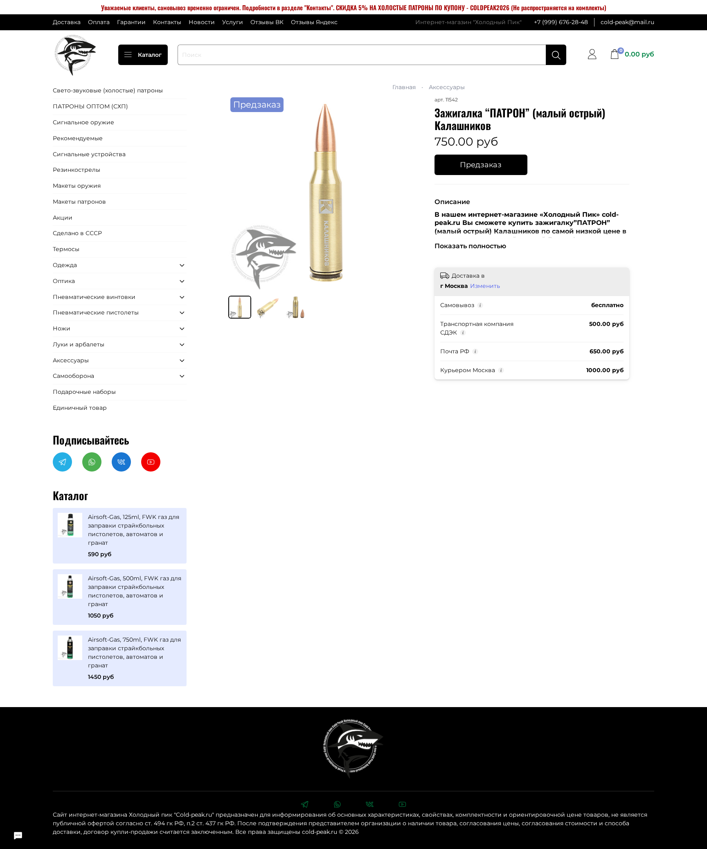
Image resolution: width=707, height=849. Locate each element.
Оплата (99, 22)
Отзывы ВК (267, 22)
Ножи (61, 328)
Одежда (65, 265)
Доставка (67, 22)
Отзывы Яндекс (314, 22)
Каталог (150, 54)
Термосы (66, 249)
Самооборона (73, 376)
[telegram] (304, 805)
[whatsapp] (337, 805)
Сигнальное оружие (83, 122)
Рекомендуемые (78, 138)
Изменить (485, 286)
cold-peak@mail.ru (627, 22)
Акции (62, 217)
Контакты (167, 22)
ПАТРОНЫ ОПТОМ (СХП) (90, 106)
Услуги (232, 22)
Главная (404, 87)
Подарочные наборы (84, 391)
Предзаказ (481, 164)
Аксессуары (447, 87)
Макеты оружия (77, 185)
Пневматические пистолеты (96, 312)
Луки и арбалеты (78, 344)
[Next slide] (411, 192)
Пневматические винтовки (94, 297)
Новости (202, 22)
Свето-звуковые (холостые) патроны (108, 90)
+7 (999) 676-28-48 (561, 22)
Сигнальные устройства (89, 154)
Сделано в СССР (77, 233)
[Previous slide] (239, 192)
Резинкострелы (76, 169)
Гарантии (131, 22)
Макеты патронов (79, 201)
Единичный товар (80, 407)
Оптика (64, 281)
